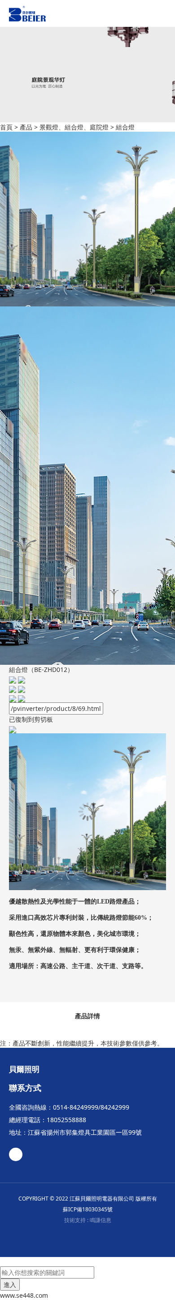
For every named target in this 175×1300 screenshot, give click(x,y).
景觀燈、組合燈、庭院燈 (74, 127)
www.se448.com (24, 1295)
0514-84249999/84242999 (91, 1107)
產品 (26, 127)
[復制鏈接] (17, 697)
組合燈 (125, 127)
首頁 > (10, 127)
